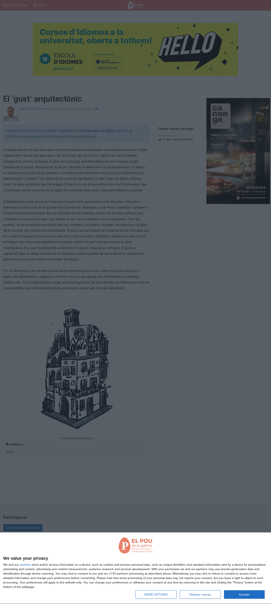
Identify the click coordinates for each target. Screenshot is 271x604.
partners (25, 564)
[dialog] (135, 568)
